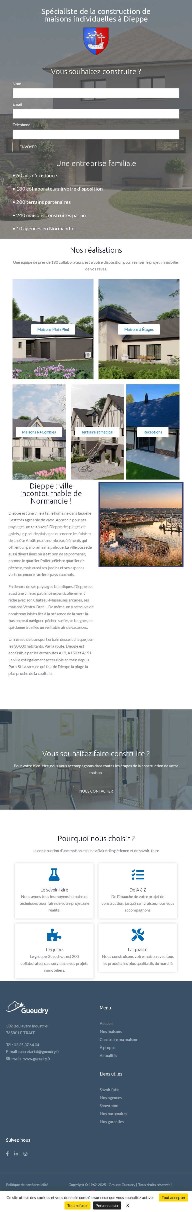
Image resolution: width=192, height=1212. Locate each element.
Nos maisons (111, 1031)
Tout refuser (77, 1205)
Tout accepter (174, 1197)
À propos (108, 1047)
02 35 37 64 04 (26, 1044)
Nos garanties (112, 1121)
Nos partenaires (113, 1113)
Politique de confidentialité (27, 1184)
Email (17, 104)
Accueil (106, 1023)
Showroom (109, 1105)
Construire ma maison (118, 1039)
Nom (16, 83)
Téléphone (21, 124)
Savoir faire (109, 1089)
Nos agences (111, 1097)
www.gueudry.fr (36, 1058)
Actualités (108, 1055)
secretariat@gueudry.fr (39, 1051)
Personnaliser (107, 1205)
